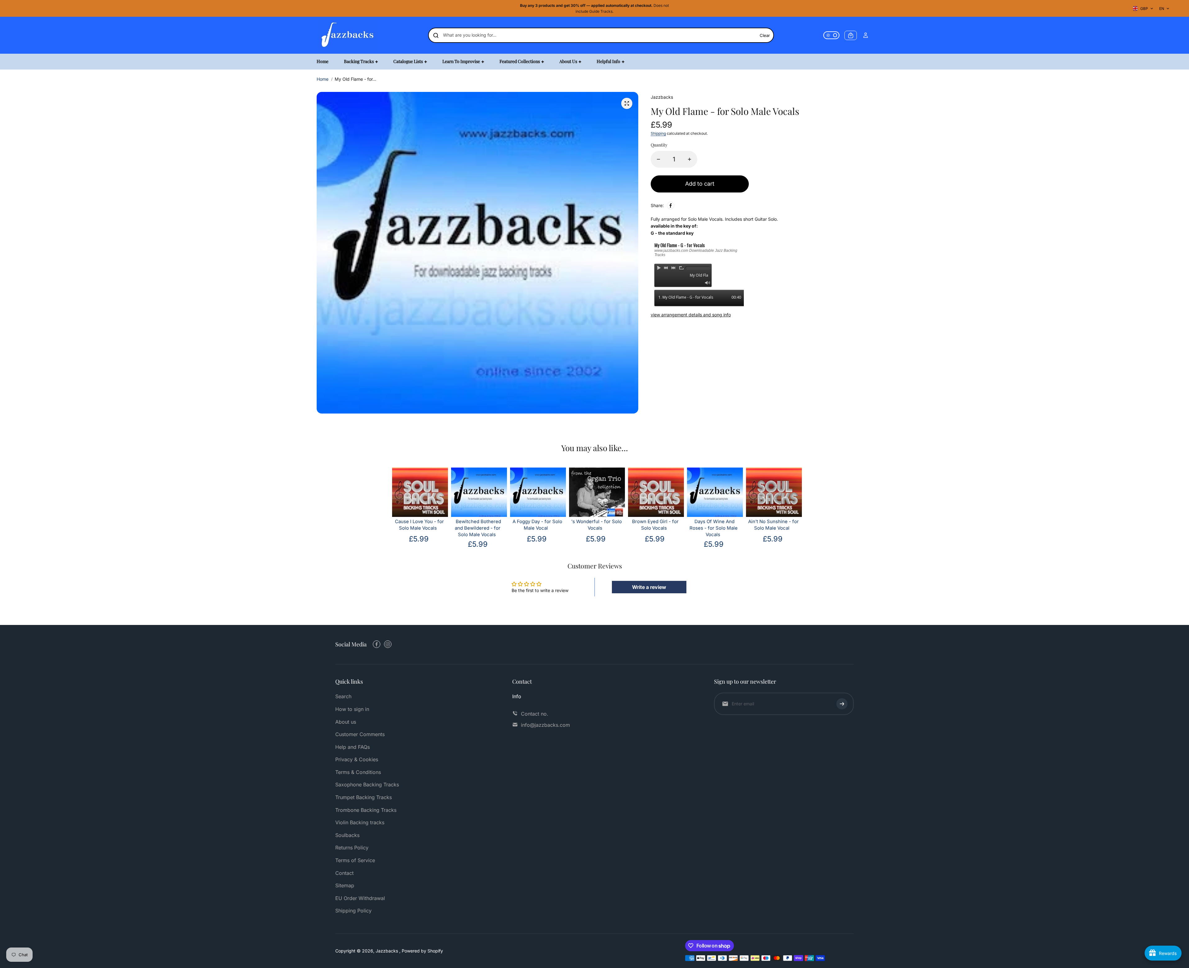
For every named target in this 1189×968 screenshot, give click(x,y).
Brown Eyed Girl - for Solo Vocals (655, 525)
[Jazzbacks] (348, 35)
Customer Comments (360, 734)
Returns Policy (351, 847)
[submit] (842, 704)
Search (343, 696)
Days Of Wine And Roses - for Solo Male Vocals (713, 528)
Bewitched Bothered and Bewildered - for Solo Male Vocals (478, 528)
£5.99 (419, 538)
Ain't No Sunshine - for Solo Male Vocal (773, 525)
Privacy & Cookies (356, 759)
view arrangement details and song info (691, 314)
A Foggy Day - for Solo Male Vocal (537, 525)
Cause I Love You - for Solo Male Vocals (419, 525)
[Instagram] (387, 644)
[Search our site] (436, 35)
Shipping (658, 133)
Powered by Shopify (422, 950)
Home (322, 79)
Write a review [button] (649, 587)
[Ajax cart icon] (850, 35)
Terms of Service (355, 860)
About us (345, 722)
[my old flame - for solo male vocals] (627, 103)
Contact (344, 873)
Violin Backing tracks (359, 822)
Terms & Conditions (358, 772)
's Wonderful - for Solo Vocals (596, 525)
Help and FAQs (352, 747)
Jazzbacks (387, 950)
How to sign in (352, 709)
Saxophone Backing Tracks (367, 784)
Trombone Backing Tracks (365, 810)
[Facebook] (670, 205)
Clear (765, 35)
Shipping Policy (353, 910)
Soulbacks (347, 835)
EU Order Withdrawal (360, 898)
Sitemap (344, 885)
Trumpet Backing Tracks (363, 797)
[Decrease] (658, 159)
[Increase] (689, 159)
